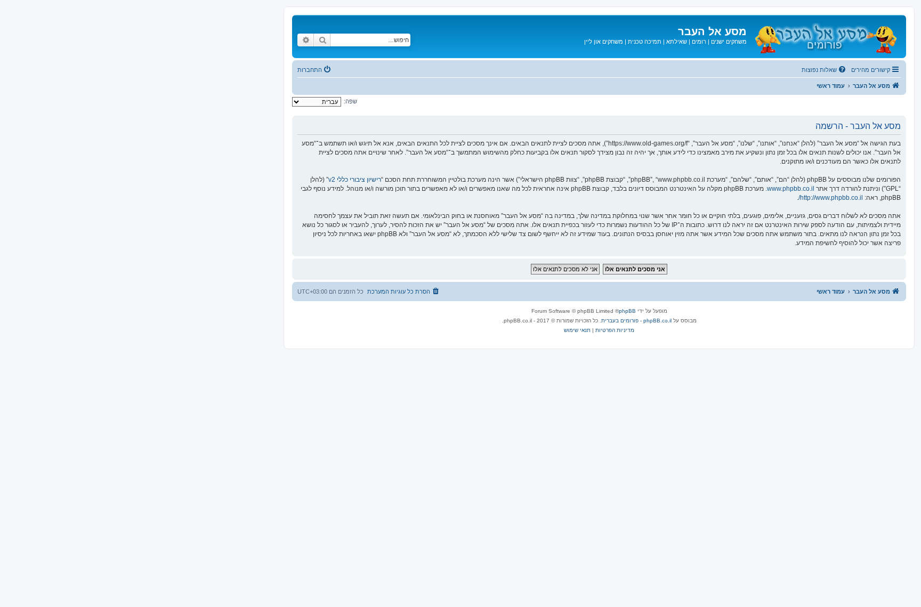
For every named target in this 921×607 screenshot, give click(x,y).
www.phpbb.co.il (790, 188)
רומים (699, 41)
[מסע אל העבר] (825, 36)
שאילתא (676, 41)
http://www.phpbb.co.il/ (830, 197)
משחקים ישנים (729, 41)
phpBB (627, 311)
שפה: (350, 101)
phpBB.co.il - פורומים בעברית (636, 320)
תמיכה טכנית (644, 41)
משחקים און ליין (603, 41)
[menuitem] (824, 69)
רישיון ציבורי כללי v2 (354, 179)
